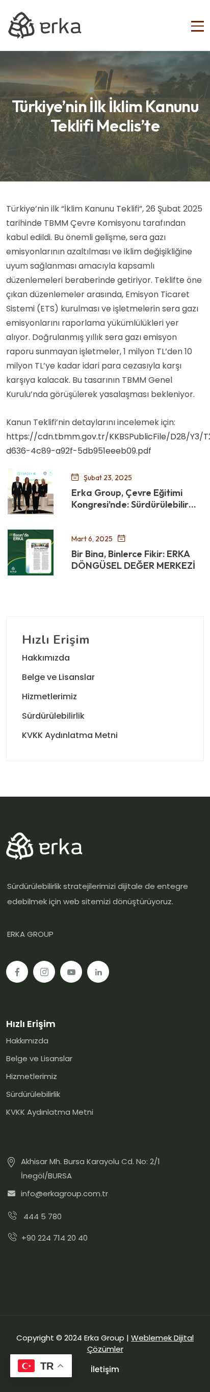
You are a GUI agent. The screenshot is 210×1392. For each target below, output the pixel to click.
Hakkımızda (46, 658)
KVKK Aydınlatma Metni (70, 735)
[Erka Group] (44, 25)
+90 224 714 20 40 (54, 1237)
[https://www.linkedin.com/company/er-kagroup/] (98, 972)
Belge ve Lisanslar (58, 677)
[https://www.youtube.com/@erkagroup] (71, 972)
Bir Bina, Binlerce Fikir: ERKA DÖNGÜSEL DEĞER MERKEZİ (133, 559)
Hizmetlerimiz (49, 696)
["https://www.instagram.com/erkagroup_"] (44, 972)
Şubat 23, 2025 (108, 477)
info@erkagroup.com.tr (64, 1193)
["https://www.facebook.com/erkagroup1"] (17, 972)
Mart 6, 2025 (92, 538)
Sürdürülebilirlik (53, 716)
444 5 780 (42, 1216)
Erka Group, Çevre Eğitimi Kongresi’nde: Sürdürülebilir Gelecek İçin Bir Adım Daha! (130, 498)
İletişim (105, 1369)
